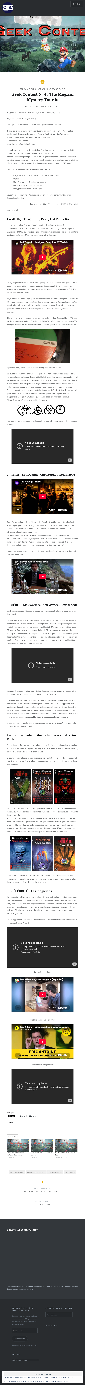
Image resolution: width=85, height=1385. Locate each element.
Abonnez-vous (19, 1339)
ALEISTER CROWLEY (25, 228)
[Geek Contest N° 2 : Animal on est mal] (42, 1145)
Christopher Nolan (17, 1172)
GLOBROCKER (41, 89)
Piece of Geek (43, 134)
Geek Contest (27, 89)
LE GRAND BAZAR (57, 89)
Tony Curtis (73, 812)
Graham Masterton (55, 1172)
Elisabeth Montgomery (35, 1172)
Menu (77, 4)
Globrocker (38, 106)
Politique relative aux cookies (59, 1381)
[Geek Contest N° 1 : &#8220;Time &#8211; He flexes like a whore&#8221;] (18, 1145)
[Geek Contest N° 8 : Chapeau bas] (66, 1145)
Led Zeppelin (70, 1172)
